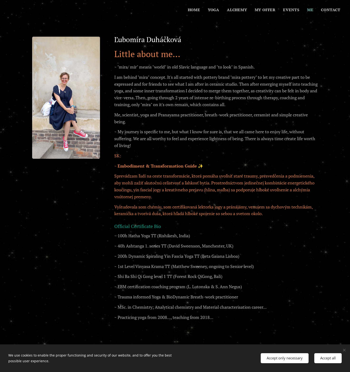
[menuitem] (195, 10)
